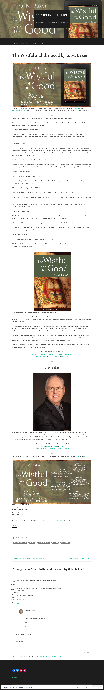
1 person (24, 599)
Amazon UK (44, 354)
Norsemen (55, 542)
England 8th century (20, 542)
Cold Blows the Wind (50, 39)
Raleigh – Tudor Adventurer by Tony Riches (80, 558)
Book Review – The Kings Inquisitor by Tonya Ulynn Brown (28, 558)
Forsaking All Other (81, 39)
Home (15, 39)
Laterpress (64, 356)
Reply (18, 603)
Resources (26, 43)
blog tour (77, 108)
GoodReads (52, 448)
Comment (86, 652)
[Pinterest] (21, 670)
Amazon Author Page (41, 448)
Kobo (49, 356)
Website (42, 446)
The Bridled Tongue (66, 39)
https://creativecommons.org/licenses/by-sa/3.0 (51, 520)
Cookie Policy (30, 687)
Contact (42, 43)
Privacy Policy (16, 677)
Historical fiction (26, 537)
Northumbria (65, 542)
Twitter (48, 446)
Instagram (86, 456)
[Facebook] (13, 670)
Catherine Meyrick (52, 15)
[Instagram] (24, 670)
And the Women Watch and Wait (30, 39)
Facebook (55, 446)
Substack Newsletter (63, 448)
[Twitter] (17, 670)
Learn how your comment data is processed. (48, 656)
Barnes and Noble (41, 356)
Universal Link (36, 354)
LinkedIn (61, 446)
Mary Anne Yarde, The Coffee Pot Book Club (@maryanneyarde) (37, 580)
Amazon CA (60, 354)
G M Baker (32, 542)
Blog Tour (18, 537)
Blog (34, 43)
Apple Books (56, 356)
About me (17, 43)
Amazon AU (68, 354)
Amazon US (52, 354)
